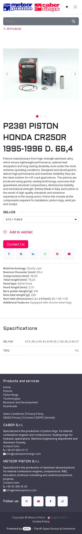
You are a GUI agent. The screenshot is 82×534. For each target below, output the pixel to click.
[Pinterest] (57, 254)
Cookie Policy (41, 521)
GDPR (39, 417)
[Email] (69, 254)
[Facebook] (9, 254)
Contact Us (16, 244)
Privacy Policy (35, 413)
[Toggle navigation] (75, 7)
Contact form (11, 446)
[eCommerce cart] (66, 7)
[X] (21, 254)
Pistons (7, 391)
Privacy (16, 417)
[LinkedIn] (33, 254)
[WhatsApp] (45, 254)
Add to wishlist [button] (20, 232)
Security (50, 417)
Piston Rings (11, 394)
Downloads (10, 406)
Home (7, 387)
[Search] (73, 21)
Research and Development (20, 402)
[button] (7, 73)
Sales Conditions (13, 413)
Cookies (28, 417)
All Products (14, 28)
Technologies (11, 398)
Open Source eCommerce (59, 528)
